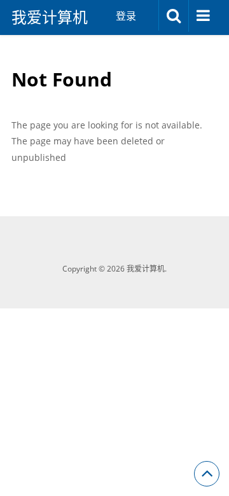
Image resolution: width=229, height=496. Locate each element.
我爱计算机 (49, 17)
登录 (126, 16)
